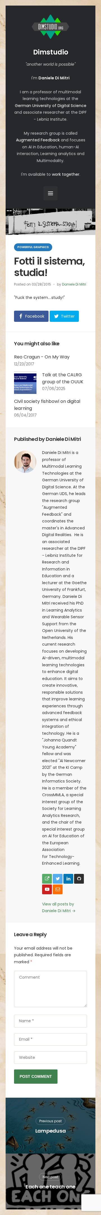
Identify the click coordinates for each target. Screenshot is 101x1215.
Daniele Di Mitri (74, 284)
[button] (31, 316)
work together (65, 174)
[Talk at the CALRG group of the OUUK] (25, 383)
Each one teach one (50, 1186)
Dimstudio (50, 52)
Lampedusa (50, 1131)
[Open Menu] (50, 193)
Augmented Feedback (38, 140)
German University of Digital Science (50, 105)
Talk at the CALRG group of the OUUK (62, 378)
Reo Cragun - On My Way (42, 357)
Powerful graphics (33, 247)
